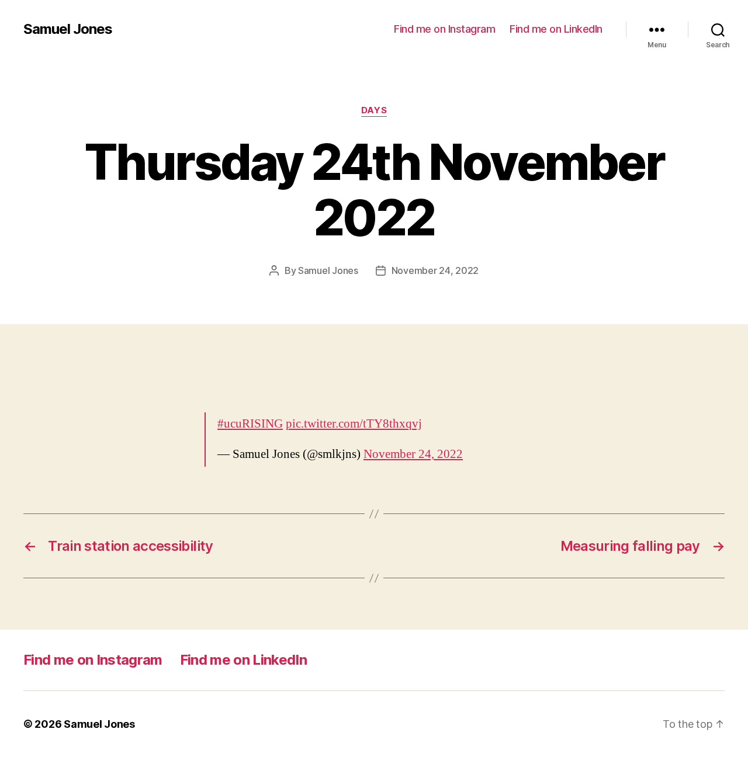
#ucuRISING (250, 424)
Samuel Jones (67, 29)
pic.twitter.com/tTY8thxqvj (354, 424)
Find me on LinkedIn (556, 29)
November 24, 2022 (435, 270)
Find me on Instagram (444, 29)
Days (374, 110)
